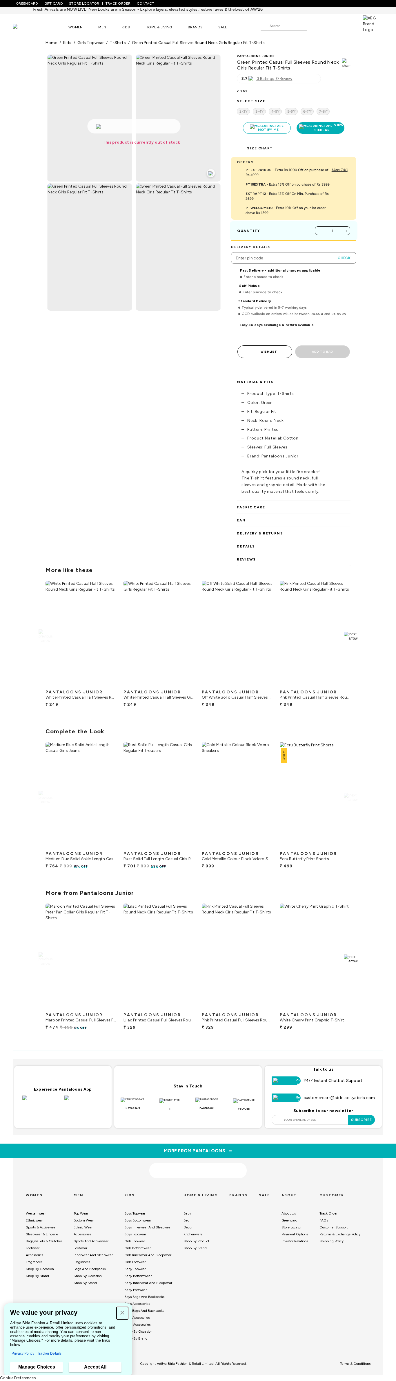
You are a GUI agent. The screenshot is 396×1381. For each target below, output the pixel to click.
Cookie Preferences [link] (18, 1377)
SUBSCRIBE (361, 1120)
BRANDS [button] (195, 27)
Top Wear (81, 1213)
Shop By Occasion (40, 1269)
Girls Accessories (137, 1318)
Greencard (289, 1220)
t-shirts (118, 42)
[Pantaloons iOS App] (41, 1101)
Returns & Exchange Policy (339, 1234)
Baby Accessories (137, 1325)
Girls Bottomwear (137, 1248)
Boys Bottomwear (137, 1220)
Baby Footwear (135, 1290)
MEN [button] (102, 27)
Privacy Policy (23, 1353)
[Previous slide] (45, 636)
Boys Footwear (135, 1234)
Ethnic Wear (83, 1227)
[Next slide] (350, 636)
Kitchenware (193, 1234)
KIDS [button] (126, 27)
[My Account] (330, 25)
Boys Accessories (137, 1304)
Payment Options (294, 1234)
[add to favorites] (107, 684)
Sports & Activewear (41, 1227)
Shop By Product (196, 1241)
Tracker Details (49, 1353)
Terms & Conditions (355, 1364)
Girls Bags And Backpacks (144, 1311)
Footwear (32, 1248)
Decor (188, 1227)
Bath (187, 1213)
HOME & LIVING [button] (159, 27)
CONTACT (145, 3)
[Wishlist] (314, 26)
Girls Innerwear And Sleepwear (147, 1255)
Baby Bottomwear (138, 1276)
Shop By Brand (37, 1276)
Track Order (328, 1213)
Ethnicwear (34, 1220)
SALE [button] (222, 27)
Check (344, 258)
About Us (288, 1213)
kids (67, 42)
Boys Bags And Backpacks (144, 1297)
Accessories (34, 1255)
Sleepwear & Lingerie (42, 1234)
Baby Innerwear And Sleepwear (148, 1283)
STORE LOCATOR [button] (84, 3)
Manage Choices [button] (36, 1366)
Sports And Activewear (91, 1241)
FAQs (323, 1220)
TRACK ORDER (118, 3)
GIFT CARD (53, 3)
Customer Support (333, 1227)
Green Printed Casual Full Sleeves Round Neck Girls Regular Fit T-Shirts (198, 42)
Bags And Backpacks (90, 1269)
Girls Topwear (134, 1241)
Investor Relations (294, 1241)
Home (51, 42)
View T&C (340, 170)
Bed (187, 1220)
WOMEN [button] (75, 27)
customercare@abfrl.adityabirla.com (339, 1097)
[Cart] (346, 25)
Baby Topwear (135, 1269)
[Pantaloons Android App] (83, 1101)
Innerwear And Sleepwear (93, 1255)
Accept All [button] (95, 1366)
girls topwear (90, 42)
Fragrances (34, 1262)
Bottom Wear (84, 1220)
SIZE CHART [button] (260, 148)
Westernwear (36, 1213)
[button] (122, 1313)
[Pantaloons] (24, 27)
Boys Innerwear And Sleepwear (148, 1227)
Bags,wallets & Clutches (44, 1241)
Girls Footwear (135, 1262)
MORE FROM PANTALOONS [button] (198, 1150)
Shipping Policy (331, 1241)
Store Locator (291, 1227)
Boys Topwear (134, 1213)
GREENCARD (27, 3)
